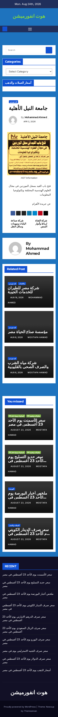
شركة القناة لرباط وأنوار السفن (41, 223)
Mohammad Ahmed (36, 117)
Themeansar (30, 711)
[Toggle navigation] (30, 29)
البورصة (11, 489)
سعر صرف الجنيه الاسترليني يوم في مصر (25, 650)
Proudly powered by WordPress (20, 706)
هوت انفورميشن (29, 16)
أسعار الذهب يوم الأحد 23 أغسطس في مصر (26, 670)
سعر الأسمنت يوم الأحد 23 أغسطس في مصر (26, 422)
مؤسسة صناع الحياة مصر (28, 331)
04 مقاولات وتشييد (33, 416)
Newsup (50, 706)
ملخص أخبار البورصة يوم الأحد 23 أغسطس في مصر (27, 497)
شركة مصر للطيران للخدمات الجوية (23, 289)
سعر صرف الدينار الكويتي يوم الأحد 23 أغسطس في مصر (29, 533)
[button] (54, 29)
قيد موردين (13, 102)
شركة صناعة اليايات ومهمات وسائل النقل (18, 223)
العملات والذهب (14, 525)
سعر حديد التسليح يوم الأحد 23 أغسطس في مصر (25, 460)
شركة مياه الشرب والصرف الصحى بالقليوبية (28, 364)
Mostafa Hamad (38, 337)
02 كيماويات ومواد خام (16, 416)
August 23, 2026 (21, 430)
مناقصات (22, 284)
